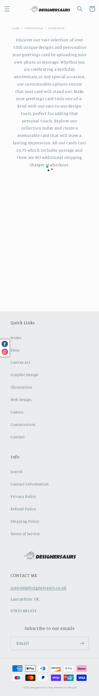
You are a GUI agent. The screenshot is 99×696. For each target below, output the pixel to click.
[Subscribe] (82, 643)
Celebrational (34, 28)
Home (16, 337)
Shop (15, 350)
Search (17, 471)
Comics (17, 412)
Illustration (21, 387)
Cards (16, 28)
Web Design (21, 399)
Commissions (23, 424)
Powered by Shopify (65, 687)
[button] (7, 9)
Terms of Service (25, 533)
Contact (18, 437)
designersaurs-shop (41, 687)
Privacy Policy (23, 496)
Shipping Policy (25, 521)
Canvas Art (20, 362)
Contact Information (30, 484)
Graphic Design (25, 374)
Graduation (56, 28)
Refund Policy (23, 509)
